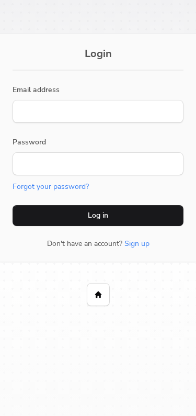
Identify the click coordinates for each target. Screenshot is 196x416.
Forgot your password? (51, 187)
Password (29, 142)
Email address (36, 90)
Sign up (136, 244)
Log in (98, 215)
